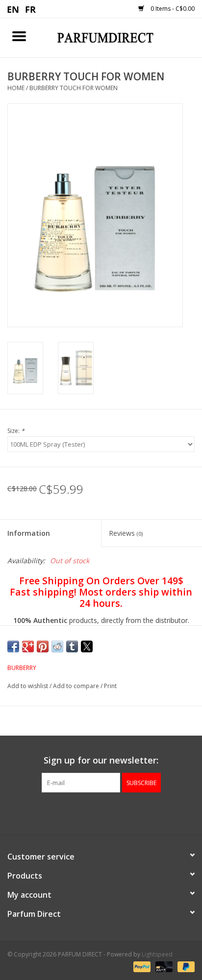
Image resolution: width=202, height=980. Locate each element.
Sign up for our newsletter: (101, 760)
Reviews (126, 533)
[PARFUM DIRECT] (120, 37)
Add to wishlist (28, 686)
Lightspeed (157, 954)
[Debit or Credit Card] (163, 966)
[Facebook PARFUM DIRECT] (92, 812)
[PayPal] (141, 966)
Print (110, 686)
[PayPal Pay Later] (184, 966)
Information (28, 533)
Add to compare (77, 686)
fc (31, 9)
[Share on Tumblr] (72, 646)
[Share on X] (87, 646)
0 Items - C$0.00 (172, 8)
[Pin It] (43, 646)
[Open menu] (19, 36)
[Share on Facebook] (13, 646)
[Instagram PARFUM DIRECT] (110, 812)
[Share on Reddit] (57, 646)
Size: (16, 431)
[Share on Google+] (28, 646)
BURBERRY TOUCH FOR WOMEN (73, 88)
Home (16, 88)
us (13, 9)
